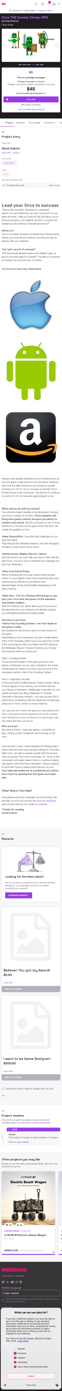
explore (16, 1166)
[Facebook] (3, 1282)
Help (23, 1122)
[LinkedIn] (20, 1282)
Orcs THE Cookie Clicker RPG (25, 17)
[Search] (36, 4)
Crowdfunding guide (40, 1122)
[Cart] (42, 4)
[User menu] (53, 4)
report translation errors (15, 1301)
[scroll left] (5, 45)
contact (16, 152)
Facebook (50, 800)
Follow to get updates (19, 1142)
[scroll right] (57, 45)
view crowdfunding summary (31, 109)
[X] (7, 1282)
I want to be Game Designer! (26, 1058)
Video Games (9, 163)
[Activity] (48, 4)
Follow (31, 99)
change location (44, 10)
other (6, 174)
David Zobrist (12, 21)
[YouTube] (12, 1282)
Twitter (31, 804)
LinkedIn (42, 804)
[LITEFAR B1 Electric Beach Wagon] (28, 1198)
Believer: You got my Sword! (26, 970)
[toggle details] (54, 1253)
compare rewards (18, 895)
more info (6, 152)
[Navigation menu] (59, 4)
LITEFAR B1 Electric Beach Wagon (25, 1235)
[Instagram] (16, 1282)
